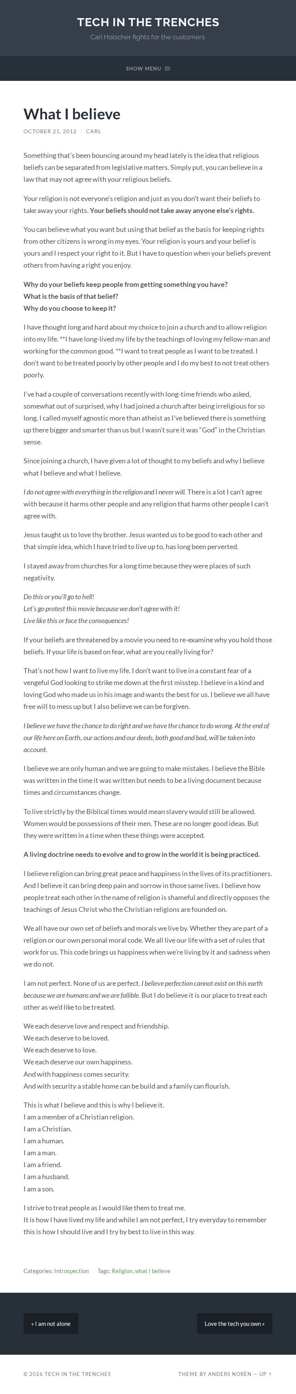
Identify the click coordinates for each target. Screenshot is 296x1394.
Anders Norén (230, 1374)
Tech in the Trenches (148, 22)
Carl (93, 131)
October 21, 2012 (50, 131)
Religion (122, 1270)
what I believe (152, 1270)
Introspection (71, 1270)
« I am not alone (51, 1323)
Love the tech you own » (235, 1323)
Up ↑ (265, 1374)
